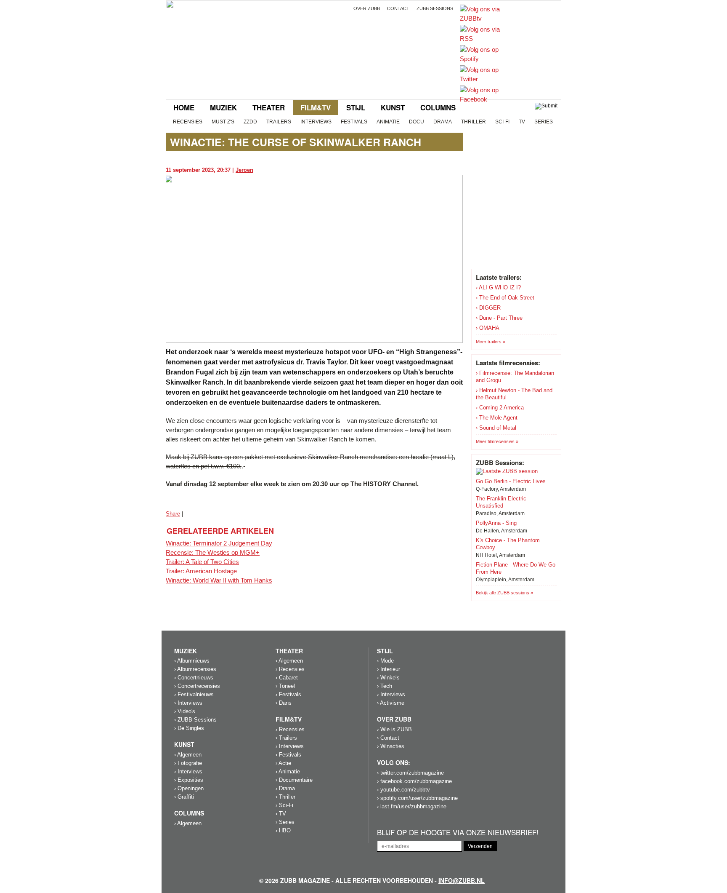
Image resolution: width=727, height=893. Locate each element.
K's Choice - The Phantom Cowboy (508, 544)
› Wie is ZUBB (394, 729)
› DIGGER (488, 308)
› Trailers (286, 738)
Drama (442, 122)
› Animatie (288, 771)
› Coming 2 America (500, 407)
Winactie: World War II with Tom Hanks (219, 580)
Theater (268, 107)
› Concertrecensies (197, 686)
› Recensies (290, 669)
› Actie (283, 763)
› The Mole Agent (496, 417)
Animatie (388, 122)
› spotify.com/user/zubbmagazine (417, 798)
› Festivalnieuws (194, 694)
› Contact (388, 738)
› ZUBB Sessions (195, 720)
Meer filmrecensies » (497, 441)
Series (543, 122)
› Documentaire (294, 780)
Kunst (393, 107)
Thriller (473, 122)
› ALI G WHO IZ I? (498, 287)
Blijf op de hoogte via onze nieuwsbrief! (458, 832)
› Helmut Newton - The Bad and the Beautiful (514, 394)
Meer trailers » (490, 341)
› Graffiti (184, 797)
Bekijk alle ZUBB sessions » (504, 592)
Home (183, 107)
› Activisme (390, 703)
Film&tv (315, 107)
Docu (416, 122)
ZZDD (250, 122)
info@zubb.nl (461, 880)
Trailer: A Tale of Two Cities (202, 561)
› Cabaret (287, 677)
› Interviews (188, 703)
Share (173, 514)
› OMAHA (487, 328)
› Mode (385, 661)
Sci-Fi (502, 122)
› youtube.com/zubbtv (403, 789)
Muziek (223, 107)
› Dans (284, 703)
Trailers (278, 122)
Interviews (316, 122)
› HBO (283, 830)
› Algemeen (188, 754)
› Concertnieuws (193, 677)
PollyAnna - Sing (496, 523)
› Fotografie (188, 763)
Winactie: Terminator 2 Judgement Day (219, 543)
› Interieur (388, 669)
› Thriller (285, 797)
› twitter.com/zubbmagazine (410, 773)
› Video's (184, 711)
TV (522, 122)
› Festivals (288, 694)
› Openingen (189, 788)
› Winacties (390, 746)
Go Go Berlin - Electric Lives (511, 481)
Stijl (355, 107)
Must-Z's (223, 122)
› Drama (285, 788)
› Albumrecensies (195, 669)
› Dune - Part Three (499, 318)
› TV (281, 813)
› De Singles (189, 728)
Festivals (354, 122)
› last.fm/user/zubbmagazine (411, 806)
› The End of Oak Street (505, 297)
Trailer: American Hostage (201, 571)
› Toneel (285, 686)
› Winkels (388, 677)
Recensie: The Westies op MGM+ (213, 552)
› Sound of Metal (496, 428)
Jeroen (244, 170)
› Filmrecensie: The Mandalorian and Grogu (515, 376)
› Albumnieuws (192, 661)
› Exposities (188, 780)
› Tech (384, 686)
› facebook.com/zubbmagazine (414, 781)
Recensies (187, 122)
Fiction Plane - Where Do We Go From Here (515, 568)
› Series (285, 822)
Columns (438, 107)
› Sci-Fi (284, 805)
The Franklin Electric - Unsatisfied (503, 502)
